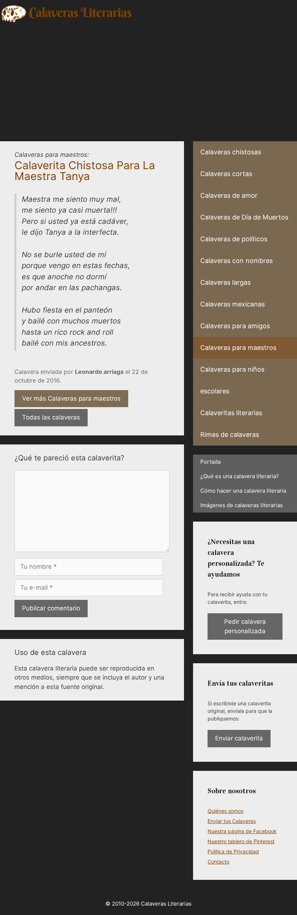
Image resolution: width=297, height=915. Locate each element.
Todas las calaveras (51, 417)
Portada (210, 461)
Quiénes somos (225, 811)
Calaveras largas (225, 282)
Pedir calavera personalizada (245, 626)
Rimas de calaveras (229, 434)
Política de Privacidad (233, 851)
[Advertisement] (148, 78)
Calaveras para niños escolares (232, 380)
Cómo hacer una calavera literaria (243, 490)
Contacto (218, 861)
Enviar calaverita (239, 738)
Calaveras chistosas (230, 152)
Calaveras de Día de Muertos (244, 217)
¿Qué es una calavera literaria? (239, 476)
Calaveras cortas (226, 173)
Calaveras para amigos (235, 326)
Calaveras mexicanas (232, 304)
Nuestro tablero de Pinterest (241, 841)
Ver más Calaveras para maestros (71, 398)
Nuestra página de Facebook (242, 831)
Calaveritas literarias (231, 413)
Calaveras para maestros (238, 347)
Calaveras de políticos (233, 239)
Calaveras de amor (229, 195)
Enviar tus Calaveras (232, 821)
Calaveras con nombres (236, 260)
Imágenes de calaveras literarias (241, 505)
